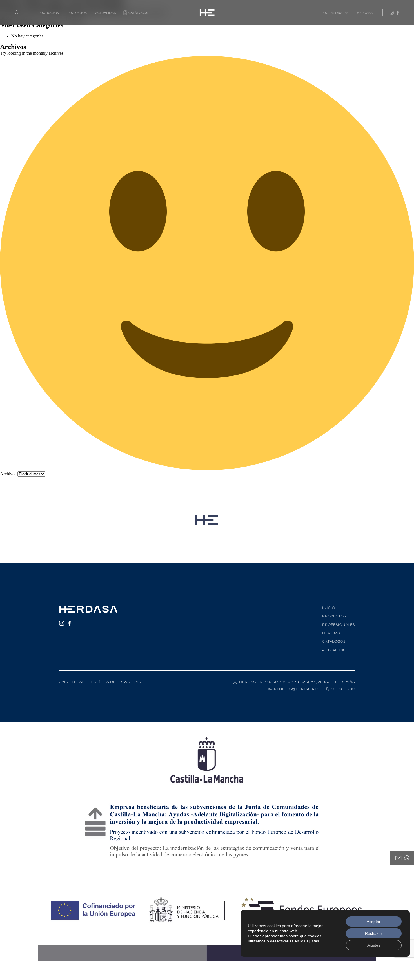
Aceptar (373, 921)
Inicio (328, 608)
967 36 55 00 (343, 689)
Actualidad (105, 13)
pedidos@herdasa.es (297, 689)
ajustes (312, 941)
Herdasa (365, 13)
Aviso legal (71, 682)
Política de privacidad (116, 682)
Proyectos (77, 13)
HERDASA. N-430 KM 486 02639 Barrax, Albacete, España (297, 682)
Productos (48, 13)
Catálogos (138, 13)
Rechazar (373, 933)
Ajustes (373, 945)
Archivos (8, 473)
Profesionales (334, 13)
